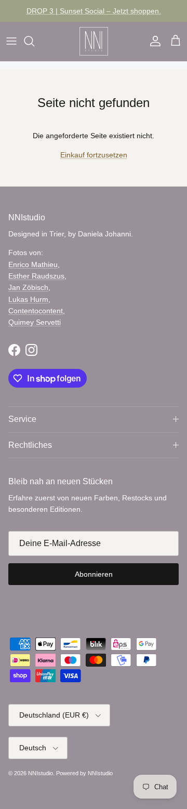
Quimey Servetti (34, 322)
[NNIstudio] (93, 41)
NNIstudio (40, 773)
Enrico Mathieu (33, 264)
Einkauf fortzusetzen (93, 155)
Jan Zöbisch (28, 287)
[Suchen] (34, 41)
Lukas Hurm (28, 299)
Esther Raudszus (36, 276)
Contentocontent (35, 311)
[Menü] (11, 41)
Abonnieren (94, 574)
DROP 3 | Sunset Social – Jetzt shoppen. (93, 11)
